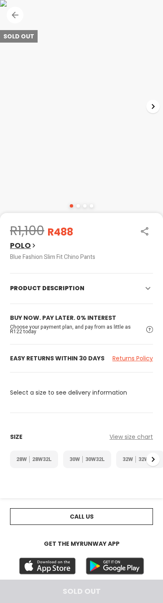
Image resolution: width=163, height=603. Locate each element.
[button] (15, 15)
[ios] (47, 566)
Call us (82, 516)
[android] (115, 566)
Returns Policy (132, 358)
